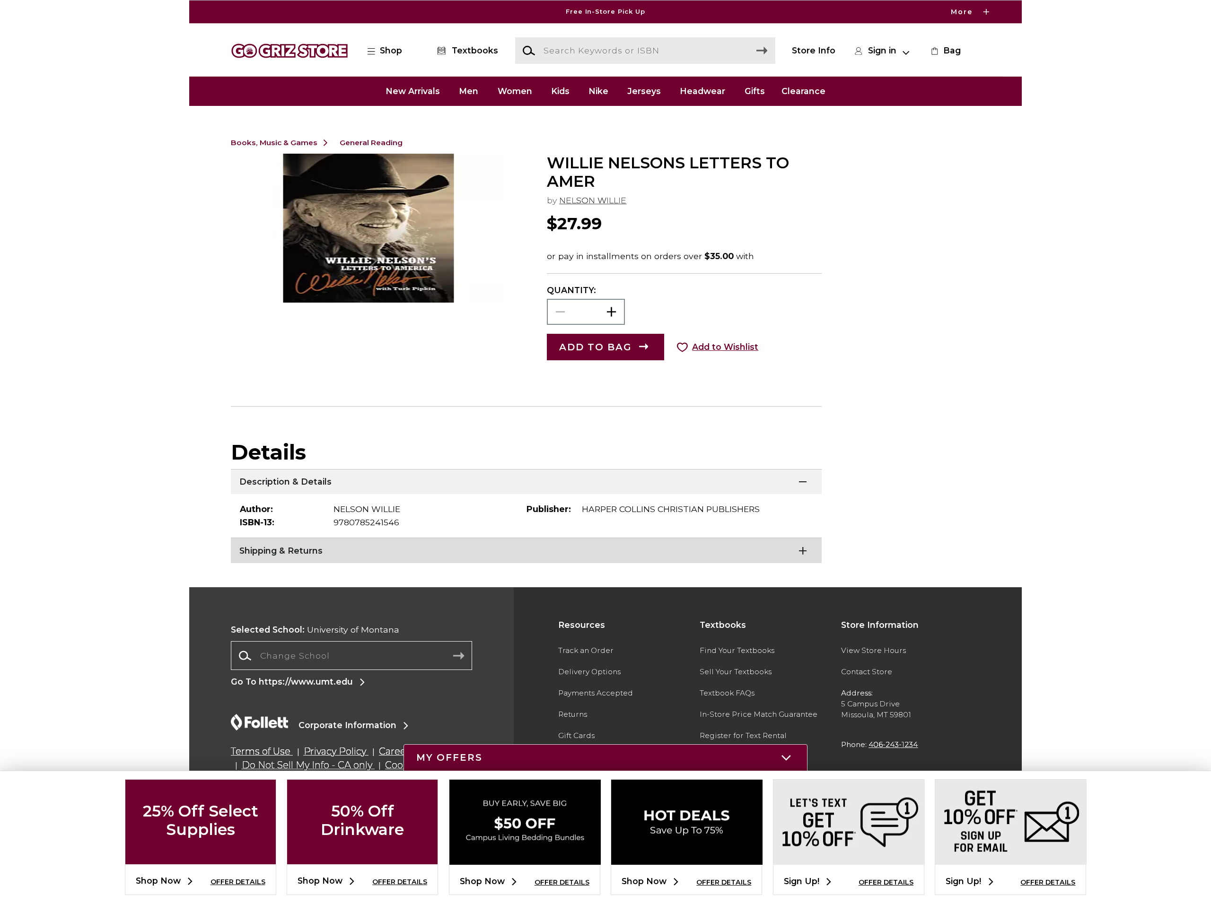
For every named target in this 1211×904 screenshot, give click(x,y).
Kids (560, 91)
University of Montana (315, 630)
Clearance (803, 91)
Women (515, 91)
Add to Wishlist (725, 347)
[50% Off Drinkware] (362, 856)
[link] (944, 50)
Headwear (702, 91)
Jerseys (644, 91)
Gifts (755, 91)
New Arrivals (413, 91)
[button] (605, 11)
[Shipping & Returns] (526, 549)
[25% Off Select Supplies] (200, 856)
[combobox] (351, 655)
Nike (598, 91)
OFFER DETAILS (238, 882)
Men (468, 91)
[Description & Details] (526, 480)
